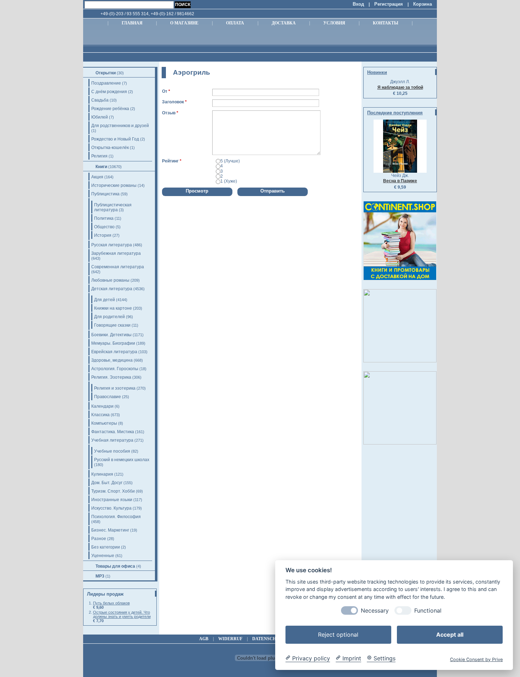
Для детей (104, 299)
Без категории (105, 547)
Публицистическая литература (113, 207)
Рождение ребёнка (110, 108)
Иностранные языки (111, 499)
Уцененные (102, 555)
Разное (98, 538)
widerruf (230, 638)
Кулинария (102, 474)
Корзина (422, 4)
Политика (104, 218)
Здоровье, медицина (112, 360)
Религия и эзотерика (114, 388)
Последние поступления (395, 112)
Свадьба (100, 100)
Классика (100, 414)
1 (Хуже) (228, 181)
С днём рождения (109, 91)
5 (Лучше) (230, 161)
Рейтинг (170, 161)
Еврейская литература (114, 351)
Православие (107, 396)
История (102, 235)
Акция (97, 176)
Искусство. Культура (111, 508)
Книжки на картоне (113, 308)
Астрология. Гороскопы (114, 368)
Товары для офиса (115, 566)
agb (203, 638)
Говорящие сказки (112, 325)
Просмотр (197, 191)
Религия (99, 156)
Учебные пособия (112, 451)
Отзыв (168, 112)
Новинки (377, 72)
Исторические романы (114, 185)
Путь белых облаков (111, 603)
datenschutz (268, 638)
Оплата (235, 23)
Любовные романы (110, 280)
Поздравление (106, 83)
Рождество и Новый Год (115, 139)
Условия (334, 23)
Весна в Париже (400, 180)
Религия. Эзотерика (111, 377)
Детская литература (111, 288)
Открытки (106, 72)
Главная (132, 23)
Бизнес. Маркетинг (110, 530)
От (164, 91)
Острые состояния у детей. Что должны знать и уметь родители (122, 614)
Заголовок (173, 101)
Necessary (375, 610)
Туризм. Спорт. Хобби (113, 491)
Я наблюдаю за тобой (400, 87)
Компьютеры (104, 423)
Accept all (449, 634)
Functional (427, 610)
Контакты (385, 23)
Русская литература (111, 244)
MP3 (100, 576)
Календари (102, 406)
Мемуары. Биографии (113, 343)
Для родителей (109, 316)
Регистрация (388, 4)
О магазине (184, 23)
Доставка (284, 23)
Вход (358, 4)
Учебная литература (112, 440)
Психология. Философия (116, 516)
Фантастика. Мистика (112, 431)
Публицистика (105, 193)
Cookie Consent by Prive (476, 659)
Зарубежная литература (116, 253)
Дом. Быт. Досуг (106, 482)
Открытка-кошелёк (110, 147)
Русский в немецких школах (121, 459)
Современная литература (117, 266)
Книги (101, 166)
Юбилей (99, 117)
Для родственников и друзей (120, 125)
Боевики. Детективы (111, 334)
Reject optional (338, 634)
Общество (104, 226)
